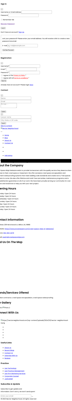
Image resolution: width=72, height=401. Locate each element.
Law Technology (10, 368)
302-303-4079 (8, 233)
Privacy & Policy (19, 75)
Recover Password (7, 24)
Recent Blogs (9, 350)
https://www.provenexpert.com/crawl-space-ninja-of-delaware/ (29, 229)
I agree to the (14, 75)
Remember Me (8, 20)
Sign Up (21, 32)
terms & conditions (21, 78)
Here (31, 85)
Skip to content (6, 126)
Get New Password (8, 50)
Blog (6, 138)
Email (3, 69)
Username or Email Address (11, 12)
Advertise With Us (10, 356)
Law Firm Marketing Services (14, 373)
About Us (7, 140)
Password (4, 15)
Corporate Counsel (11, 376)
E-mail (4, 45)
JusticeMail (8, 379)
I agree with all (16, 78)
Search (3, 123)
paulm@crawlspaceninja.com (13, 237)
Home (6, 135)
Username (5, 66)
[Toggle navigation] (1, 131)
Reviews (7, 358)
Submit (3, 111)
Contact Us (8, 143)
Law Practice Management (14, 371)
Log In (3, 28)
